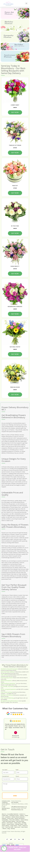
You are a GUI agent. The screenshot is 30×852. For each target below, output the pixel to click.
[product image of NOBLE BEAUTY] (15, 251)
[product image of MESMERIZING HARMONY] (15, 292)
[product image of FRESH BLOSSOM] (15, 372)
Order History (24, 827)
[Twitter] (11, 839)
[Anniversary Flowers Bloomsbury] (15, 56)
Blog (8, 828)
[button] (3, 727)
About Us (4, 814)
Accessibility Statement (12, 814)
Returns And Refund (19, 818)
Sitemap (13, 828)
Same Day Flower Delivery (9, 821)
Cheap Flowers (13, 825)
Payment (4, 818)
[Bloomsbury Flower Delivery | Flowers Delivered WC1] (8, 3)
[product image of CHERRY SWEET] (15, 90)
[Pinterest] (23, 839)
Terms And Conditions (14, 820)
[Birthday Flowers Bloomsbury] (15, 25)
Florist (19, 825)
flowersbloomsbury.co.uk (17, 809)
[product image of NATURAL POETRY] (15, 332)
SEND (15, 796)
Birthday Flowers (19, 824)
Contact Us (22, 814)
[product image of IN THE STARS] (15, 211)
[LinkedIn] (19, 839)
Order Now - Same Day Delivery (17, 848)
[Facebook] (7, 839)
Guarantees (8, 817)
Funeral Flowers (10, 824)
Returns (4, 828)
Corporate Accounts (14, 815)
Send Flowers (10, 822)
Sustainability (5, 820)
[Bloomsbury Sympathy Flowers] (15, 36)
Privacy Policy (10, 818)
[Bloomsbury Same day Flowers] (15, 13)
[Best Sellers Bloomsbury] (15, 46)
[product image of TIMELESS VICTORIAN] (15, 131)
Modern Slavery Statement (18, 817)
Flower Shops (17, 822)
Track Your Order (9, 827)
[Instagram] (15, 839)
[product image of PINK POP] (15, 171)
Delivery (22, 815)
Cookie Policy (5, 815)
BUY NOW (14, 112)
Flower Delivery (24, 820)
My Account (17, 827)
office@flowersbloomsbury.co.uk (19, 806)
